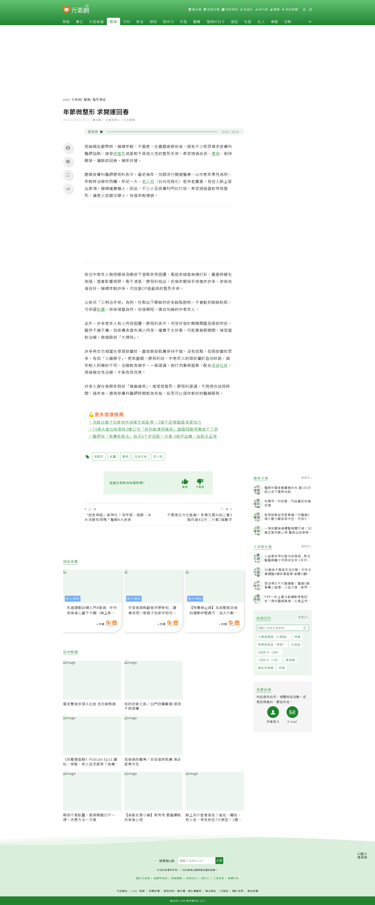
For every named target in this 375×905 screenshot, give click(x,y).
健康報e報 (166, 861)
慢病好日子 (215, 21)
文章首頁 (218, 878)
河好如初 (231, 9)
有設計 (248, 9)
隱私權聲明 (195, 891)
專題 (274, 21)
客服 (142, 891)
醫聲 (197, 21)
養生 (79, 21)
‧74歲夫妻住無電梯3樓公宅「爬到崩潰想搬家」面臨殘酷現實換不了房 (153, 429)
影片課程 (72, 598)
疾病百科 (191, 878)
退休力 (168, 21)
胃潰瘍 (290, 660)
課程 (153, 21)
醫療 (113, 21)
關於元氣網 (143, 878)
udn (66, 99)
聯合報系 (210, 891)
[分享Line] (68, 161)
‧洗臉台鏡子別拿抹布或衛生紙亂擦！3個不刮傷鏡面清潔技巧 (145, 422)
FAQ (134, 891)
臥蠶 (101, 309)
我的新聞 (291, 9)
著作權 (181, 891)
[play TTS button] (102, 132)
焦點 (66, 21)
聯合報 (196, 9)
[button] (310, 21)
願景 (276, 9)
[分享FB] (68, 148)
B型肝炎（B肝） (269, 652)
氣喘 (282, 668)
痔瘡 (297, 637)
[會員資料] (304, 9)
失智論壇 (96, 21)
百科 (126, 21)
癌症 (234, 21)
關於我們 (237, 891)
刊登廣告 (122, 891)
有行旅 (263, 9)
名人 (261, 21)
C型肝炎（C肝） (269, 660)
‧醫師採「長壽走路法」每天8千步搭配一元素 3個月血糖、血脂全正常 (152, 436)
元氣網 (76, 99)
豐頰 (216, 153)
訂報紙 (224, 891)
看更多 (306, 477)
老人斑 (148, 181)
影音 (140, 21)
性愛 (248, 21)
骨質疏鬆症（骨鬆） (272, 644)
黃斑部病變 (266, 668)
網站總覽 (252, 891)
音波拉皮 (220, 365)
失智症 (296, 644)
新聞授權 (154, 891)
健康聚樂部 (160, 878)
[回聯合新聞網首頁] (66, 10)
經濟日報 (213, 9)
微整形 (119, 153)
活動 (287, 21)
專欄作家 (233, 878)
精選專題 (176, 878)
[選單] (310, 9)
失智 (183, 21)
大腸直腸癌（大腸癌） (273, 637)
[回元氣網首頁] (80, 9)
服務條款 (169, 891)
